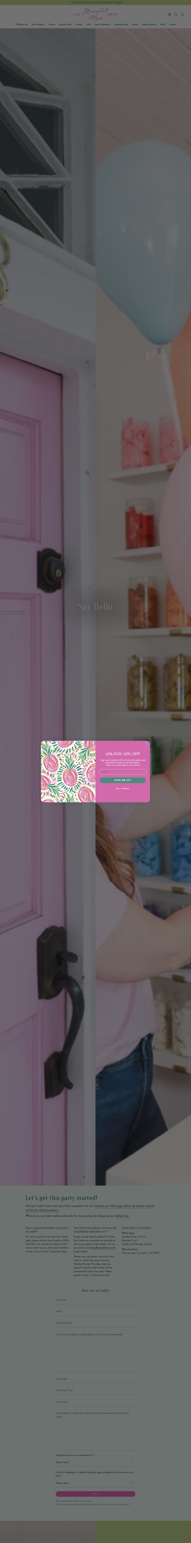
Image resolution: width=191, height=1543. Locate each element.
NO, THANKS (122, 789)
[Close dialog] (147, 744)
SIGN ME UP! (122, 780)
